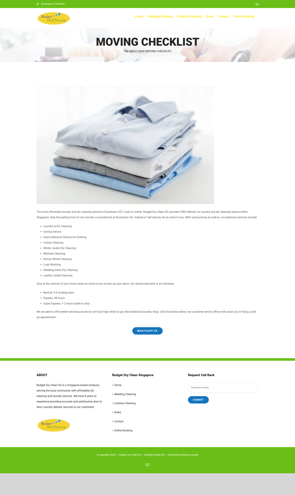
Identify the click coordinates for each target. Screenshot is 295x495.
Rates (117, 412)
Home (117, 385)
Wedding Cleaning (125, 394)
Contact (119, 421)
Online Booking (123, 430)
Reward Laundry (189, 454)
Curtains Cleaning (125, 403)
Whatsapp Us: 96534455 (53, 4)
